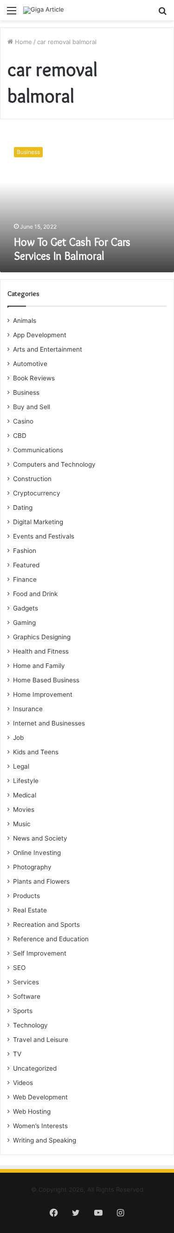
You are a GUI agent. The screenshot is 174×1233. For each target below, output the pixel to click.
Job (18, 737)
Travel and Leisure (40, 1039)
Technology (30, 1025)
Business (26, 392)
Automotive (30, 363)
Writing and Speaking (44, 1140)
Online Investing (37, 852)
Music (22, 824)
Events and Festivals (43, 536)
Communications (38, 450)
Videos (23, 1082)
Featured (26, 565)
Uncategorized (35, 1068)
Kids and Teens (35, 752)
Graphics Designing (42, 637)
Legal (21, 766)
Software (26, 996)
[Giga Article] (43, 10)
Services (26, 982)
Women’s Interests (40, 1126)
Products (26, 895)
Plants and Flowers (41, 881)
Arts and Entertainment (47, 349)
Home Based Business (46, 680)
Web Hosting (32, 1111)
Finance (25, 579)
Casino (23, 421)
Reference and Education (51, 939)
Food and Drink (35, 593)
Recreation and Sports (46, 924)
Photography (32, 867)
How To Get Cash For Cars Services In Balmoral (72, 249)
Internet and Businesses (49, 723)
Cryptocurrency (36, 493)
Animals (24, 320)
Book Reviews (34, 378)
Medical (24, 795)
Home (22, 41)
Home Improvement (42, 694)
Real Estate (30, 910)
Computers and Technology (54, 464)
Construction (32, 478)
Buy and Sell (31, 407)
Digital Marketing (38, 522)
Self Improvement (39, 953)
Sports (22, 1011)
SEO (19, 967)
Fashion (24, 550)
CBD (19, 435)
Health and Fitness (41, 651)
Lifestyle (26, 780)
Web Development (40, 1097)
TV (17, 1054)
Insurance (28, 709)
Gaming (24, 622)
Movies (23, 809)
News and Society (40, 838)
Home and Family (39, 665)
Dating (22, 507)
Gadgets (25, 608)
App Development (39, 335)
